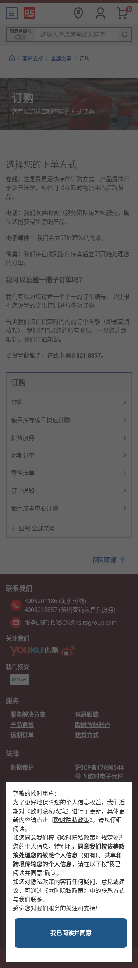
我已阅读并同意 (71, 932)
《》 (48, 811)
